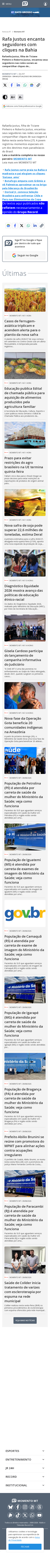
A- (20, 97)
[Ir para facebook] (18, 1507)
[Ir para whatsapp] (32, 1515)
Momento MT (19, 32)
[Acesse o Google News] (31, 85)
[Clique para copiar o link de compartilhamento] (38, 85)
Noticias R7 (6, 32)
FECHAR (25, 1546)
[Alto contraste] (5, 97)
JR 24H (10, 1468)
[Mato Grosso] (25, 12)
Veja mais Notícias (25, 1320)
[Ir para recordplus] (11, 1515)
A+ (13, 97)
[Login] (45, 3)
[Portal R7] (25, 3)
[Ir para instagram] (25, 1507)
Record (11, 1477)
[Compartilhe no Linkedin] (18, 85)
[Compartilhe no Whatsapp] (25, 85)
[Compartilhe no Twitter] (5, 85)
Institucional (16, 1485)
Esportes (12, 1451)
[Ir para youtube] (39, 1515)
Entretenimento (18, 1459)
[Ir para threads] (39, 1507)
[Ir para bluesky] (11, 1507)
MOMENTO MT (22, 158)
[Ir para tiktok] (18, 1515)
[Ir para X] (25, 1515)
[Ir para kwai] (32, 1507)
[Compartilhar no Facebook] (11, 85)
